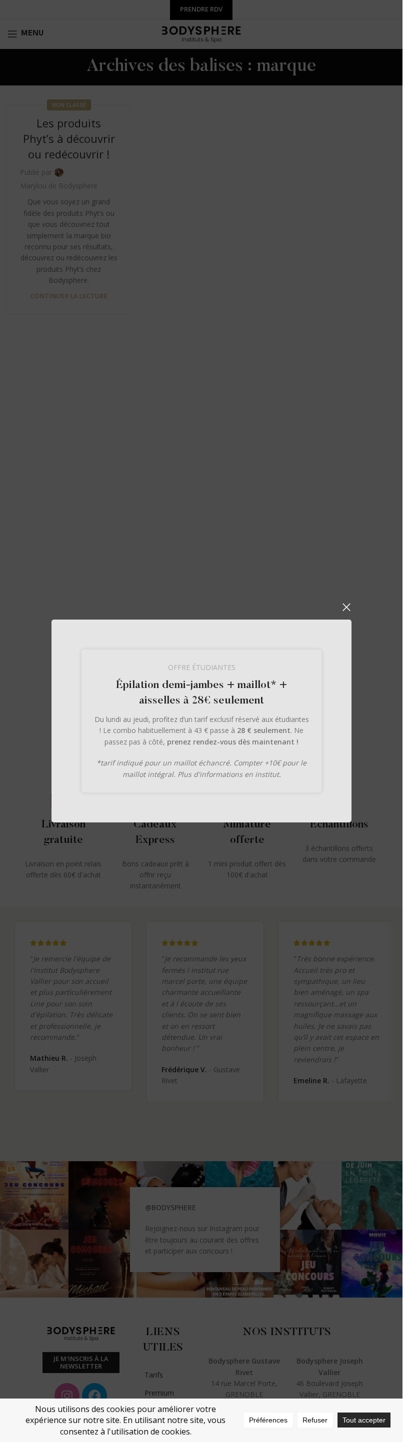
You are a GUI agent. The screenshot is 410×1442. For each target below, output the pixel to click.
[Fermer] (346, 607)
